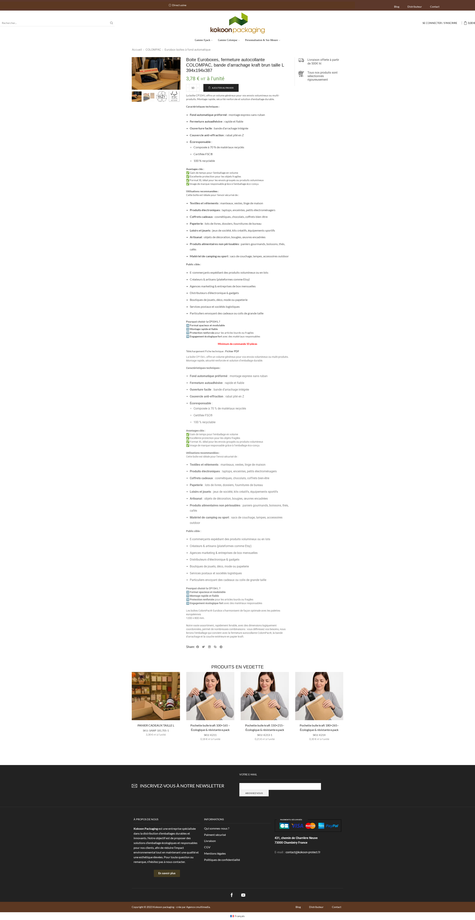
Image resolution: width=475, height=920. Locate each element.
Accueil (137, 49)
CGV (207, 847)
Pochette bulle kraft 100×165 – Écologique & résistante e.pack (210, 727)
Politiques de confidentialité (222, 859)
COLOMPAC (153, 49)
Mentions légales (215, 853)
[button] (198, 647)
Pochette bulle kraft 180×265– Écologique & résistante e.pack (319, 727)
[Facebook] (232, 895)
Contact (434, 6)
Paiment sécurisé (215, 834)
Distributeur (414, 6)
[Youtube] (243, 895)
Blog (396, 6)
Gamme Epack (202, 40)
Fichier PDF (232, 351)
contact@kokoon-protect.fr (303, 852)
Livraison (210, 841)
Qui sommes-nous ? (216, 828)
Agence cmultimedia (198, 907)
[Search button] (111, 23)
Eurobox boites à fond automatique (188, 49)
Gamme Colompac (228, 40)
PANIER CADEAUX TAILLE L (155, 725)
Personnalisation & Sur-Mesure (261, 40)
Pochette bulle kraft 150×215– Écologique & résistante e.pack (264, 727)
